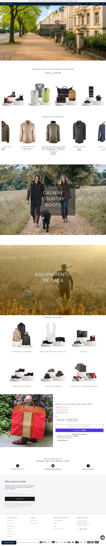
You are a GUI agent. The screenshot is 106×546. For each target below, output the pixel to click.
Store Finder (9, 523)
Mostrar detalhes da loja (62, 440)
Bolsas (84, 336)
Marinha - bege (60, 420)
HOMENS (47, 32)
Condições (9, 528)
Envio (66, 411)
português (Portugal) (74, 4)
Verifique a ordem (34, 523)
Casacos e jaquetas (22, 336)
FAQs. (55, 526)
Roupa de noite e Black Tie (53, 336)
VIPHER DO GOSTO (58, 520)
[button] (12, 8)
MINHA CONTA (33, 520)
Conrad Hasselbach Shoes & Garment (18, 542)
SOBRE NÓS (9, 520)
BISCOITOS (9, 536)
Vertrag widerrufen (9, 542)
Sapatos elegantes (22, 371)
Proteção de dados (23, 505)
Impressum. (9, 531)
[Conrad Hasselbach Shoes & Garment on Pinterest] (86, 529)
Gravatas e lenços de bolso (84, 371)
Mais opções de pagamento (79, 434)
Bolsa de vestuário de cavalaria (73, 404)
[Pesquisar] (87, 3)
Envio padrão (59, 413)
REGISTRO (20, 499)
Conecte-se (95, 3)
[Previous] (4, 137)
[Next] (102, 137)
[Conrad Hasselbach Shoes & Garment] (53, 8)
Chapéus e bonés (53, 371)
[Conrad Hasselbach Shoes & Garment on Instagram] (83, 529)
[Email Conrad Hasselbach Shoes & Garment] (78, 529)
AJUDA (55, 523)
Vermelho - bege (72, 420)
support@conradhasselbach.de (83, 523)
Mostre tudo (53, 287)
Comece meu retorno (58, 528)
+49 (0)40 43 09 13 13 (6, 3)
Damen (59, 32)
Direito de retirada (11, 534)
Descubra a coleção (53, 211)
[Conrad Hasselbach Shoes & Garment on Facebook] (81, 529)
